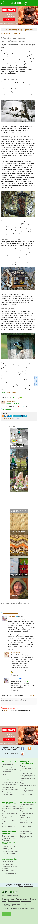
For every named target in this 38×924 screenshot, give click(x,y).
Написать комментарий (10, 613)
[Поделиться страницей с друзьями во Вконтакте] (5, 415)
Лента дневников (7, 764)
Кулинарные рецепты (9, 873)
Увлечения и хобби (8, 870)
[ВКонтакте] (22, 748)
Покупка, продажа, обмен (10, 792)
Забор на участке (25, 820)
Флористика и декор (8, 826)
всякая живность (6, 33)
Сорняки (22, 780)
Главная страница (9, 762)
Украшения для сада (26, 833)
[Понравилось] (25, 619)
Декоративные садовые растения (9, 802)
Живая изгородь (25, 817)
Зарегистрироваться (10, 708)
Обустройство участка (28, 802)
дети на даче (24, 45)
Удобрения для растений (28, 785)
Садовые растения (26, 773)
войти (6, 710)
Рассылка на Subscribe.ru (22, 754)
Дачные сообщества (8, 767)
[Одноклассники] (29, 748)
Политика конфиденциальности (19, 901)
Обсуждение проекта (26, 886)
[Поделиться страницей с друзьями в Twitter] (10, 415)
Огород (22, 766)
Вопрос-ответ (6, 772)
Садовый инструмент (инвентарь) (9, 839)
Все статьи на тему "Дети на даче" (15, 602)
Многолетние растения (9, 813)
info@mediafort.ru (14, 910)
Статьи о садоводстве (9, 769)
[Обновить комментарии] (36, 381)
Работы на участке (8, 862)
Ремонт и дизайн (7, 849)
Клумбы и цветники (26, 808)
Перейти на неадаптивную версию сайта (19, 30)
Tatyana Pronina (11, 392)
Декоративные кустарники (10, 808)
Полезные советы (7, 794)
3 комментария (7, 409)
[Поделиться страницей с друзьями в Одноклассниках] (3, 415)
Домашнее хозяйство (10, 859)
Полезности (6, 780)
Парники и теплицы (26, 794)
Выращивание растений (27, 776)
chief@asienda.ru (8, 905)
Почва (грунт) (24, 788)
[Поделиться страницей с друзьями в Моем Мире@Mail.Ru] (8, 415)
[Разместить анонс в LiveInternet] (15, 415)
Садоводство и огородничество (26, 762)
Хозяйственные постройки (10, 851)
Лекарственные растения (10, 789)
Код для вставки (9, 418)
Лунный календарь (8, 787)
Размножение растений (27, 778)
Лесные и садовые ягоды (28, 768)
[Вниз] (36, 384)
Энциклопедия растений (10, 782)
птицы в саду (18, 33)
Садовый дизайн (25, 826)
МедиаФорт (14, 895)
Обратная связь (8, 899)
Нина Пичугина (21, 904)
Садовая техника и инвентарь (9, 832)
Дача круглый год (7, 864)
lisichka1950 (11, 617)
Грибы (22, 783)
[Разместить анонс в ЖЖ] (24, 415)
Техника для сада (8, 836)
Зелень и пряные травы (27, 771)
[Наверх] (36, 377)
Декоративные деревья (9, 806)
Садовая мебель (25, 831)
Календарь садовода (9, 785)
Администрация (21, 899)
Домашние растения (8, 824)
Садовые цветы (7, 811)
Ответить (10, 649)
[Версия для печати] (18, 419)
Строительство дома (8, 846)
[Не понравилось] (23, 619)
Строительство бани (8, 853)
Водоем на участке (26, 811)
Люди (4, 774)
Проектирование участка (28, 829)
